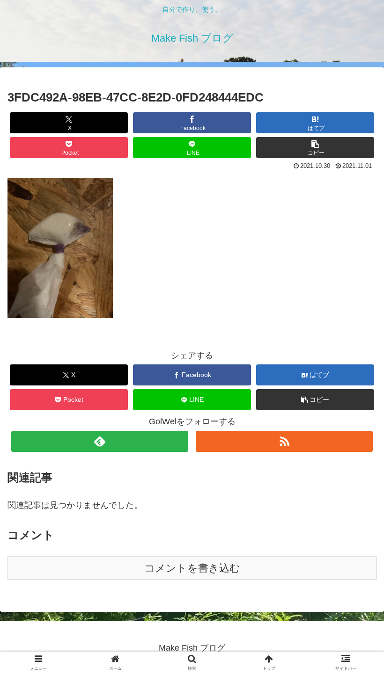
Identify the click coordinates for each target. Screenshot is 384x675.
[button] (315, 147)
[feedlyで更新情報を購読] (99, 441)
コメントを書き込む (192, 568)
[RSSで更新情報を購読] (284, 441)
